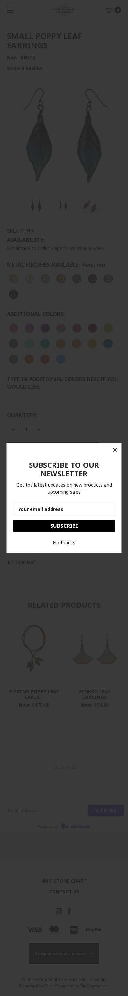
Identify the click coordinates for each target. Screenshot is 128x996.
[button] (115, 450)
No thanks (64, 542)
